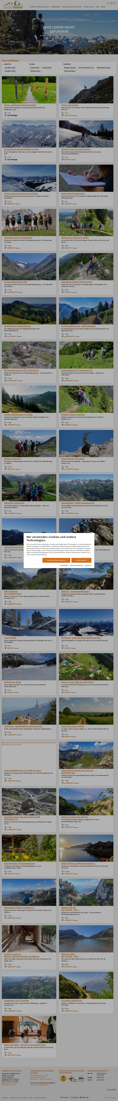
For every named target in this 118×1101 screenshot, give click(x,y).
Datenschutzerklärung (76, 565)
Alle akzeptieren (81, 560)
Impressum (88, 565)
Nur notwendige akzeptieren (56, 560)
